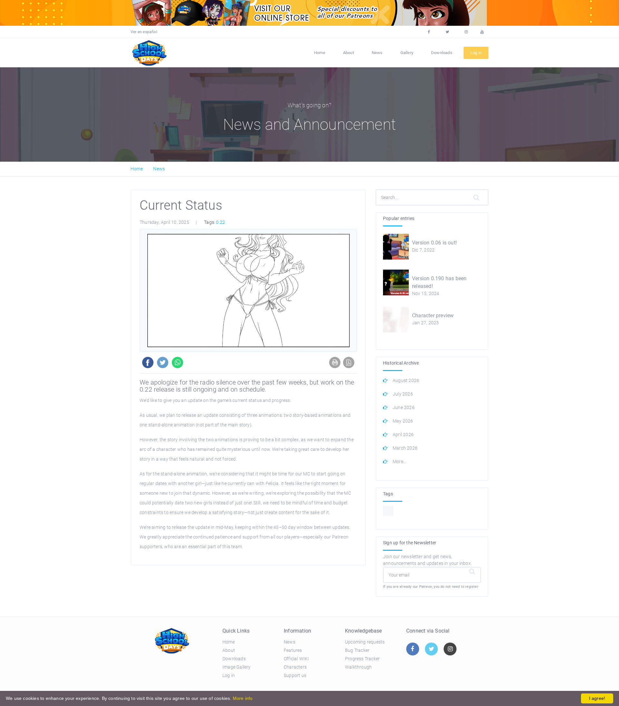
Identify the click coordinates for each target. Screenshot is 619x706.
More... (399, 461)
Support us (295, 675)
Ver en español (144, 32)
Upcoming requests (365, 641)
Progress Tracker (362, 658)
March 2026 (405, 448)
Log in (228, 675)
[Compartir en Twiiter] (161, 362)
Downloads (441, 52)
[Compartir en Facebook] (146, 362)
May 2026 (403, 421)
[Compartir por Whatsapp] (176, 362)
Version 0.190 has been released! (439, 282)
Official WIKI (296, 658)
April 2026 (403, 434)
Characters (295, 667)
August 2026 (406, 380)
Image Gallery (236, 667)
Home (319, 52)
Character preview (433, 315)
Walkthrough (358, 667)
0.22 (220, 222)
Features (293, 650)
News (377, 52)
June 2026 (404, 407)
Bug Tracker (357, 650)
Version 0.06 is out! (434, 243)
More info (243, 698)
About (348, 52)
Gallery (406, 52)
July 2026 (403, 393)
